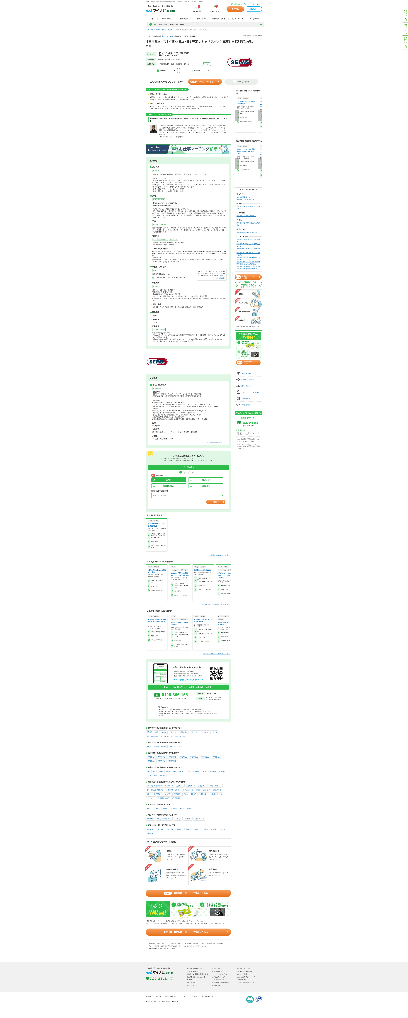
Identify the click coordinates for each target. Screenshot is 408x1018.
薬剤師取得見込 (168, 486)
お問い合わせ (191, 982)
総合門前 (168, 794)
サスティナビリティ (171, 996)
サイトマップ (191, 985)
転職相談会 (184, 19)
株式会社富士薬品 (167, 36)
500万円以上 (194, 757)
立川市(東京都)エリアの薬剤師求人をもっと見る (216, 604)
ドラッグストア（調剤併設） (178, 732)
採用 (183, 996)
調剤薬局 (149, 732)
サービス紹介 (166, 19)
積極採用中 (156, 171)
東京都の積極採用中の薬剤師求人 (248, 268)
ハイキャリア (151, 798)
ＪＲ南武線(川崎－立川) (164, 819)
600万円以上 (216, 757)
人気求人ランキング (218, 977)
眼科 (174, 771)
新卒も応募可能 (188, 790)
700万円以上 (161, 761)
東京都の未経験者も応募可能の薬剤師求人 (248, 245)
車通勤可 (193, 794)
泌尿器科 (162, 775)
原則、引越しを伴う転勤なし (156, 790)
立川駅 (179, 829)
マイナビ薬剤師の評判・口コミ (247, 982)
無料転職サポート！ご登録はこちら (186, 893)
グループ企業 (193, 996)
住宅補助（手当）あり (159, 224)
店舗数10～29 (190, 786)
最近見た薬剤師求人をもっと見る (220, 555)
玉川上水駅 (204, 829)
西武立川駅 (170, 829)
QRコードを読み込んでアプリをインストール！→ (190, 680)
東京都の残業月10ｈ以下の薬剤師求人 (249, 249)
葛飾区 (149, 808)
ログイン (253, 9)
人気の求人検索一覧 (218, 979)
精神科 (181, 771)
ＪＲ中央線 (150, 819)
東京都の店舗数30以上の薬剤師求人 (249, 266)
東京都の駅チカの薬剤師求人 (246, 264)
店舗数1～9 (179, 786)
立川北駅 (186, 829)
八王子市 (165, 808)
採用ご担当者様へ (236, 4)
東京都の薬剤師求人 (243, 197)
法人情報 (197, 70)
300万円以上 (150, 757)
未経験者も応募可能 (159, 329)
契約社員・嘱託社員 (160, 746)
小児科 (188, 771)
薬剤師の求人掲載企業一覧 (220, 982)
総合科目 (213, 771)
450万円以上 (183, 757)
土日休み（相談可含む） (154, 794)
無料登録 (235, 9)
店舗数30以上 (157, 388)
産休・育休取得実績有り (160, 239)
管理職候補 (177, 794)
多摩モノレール (199, 819)
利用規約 (190, 979)
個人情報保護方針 (207, 996)
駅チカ (155, 270)
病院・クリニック (160, 732)
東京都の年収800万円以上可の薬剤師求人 (248, 240)
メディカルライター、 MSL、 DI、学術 (173, 736)
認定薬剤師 (206, 480)
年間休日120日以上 (215, 786)
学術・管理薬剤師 (152, 736)
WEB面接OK (176, 798)
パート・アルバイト (175, 746)
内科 (148, 771)
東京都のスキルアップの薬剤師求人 (248, 262)
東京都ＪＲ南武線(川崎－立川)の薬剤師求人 (248, 208)
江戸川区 (156, 808)
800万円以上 (172, 761)
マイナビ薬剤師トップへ (194, 968)
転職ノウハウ (202, 19)
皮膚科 (160, 771)
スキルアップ (173, 239)
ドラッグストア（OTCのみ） (200, 732)
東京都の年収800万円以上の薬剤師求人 (248, 224)
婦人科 (149, 775)
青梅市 (189, 808)
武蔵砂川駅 (150, 833)
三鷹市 (182, 808)
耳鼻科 (168, 771)
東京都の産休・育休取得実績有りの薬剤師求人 (248, 258)
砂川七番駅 (160, 829)
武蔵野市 (174, 808)
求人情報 (163, 70)
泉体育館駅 (150, 829)
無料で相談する (221, 278)
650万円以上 (150, 761)
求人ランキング (237, 19)
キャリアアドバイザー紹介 (220, 974)
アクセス (207, 64)
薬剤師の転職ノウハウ (244, 968)
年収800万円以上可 (158, 200)
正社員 (149, 746)
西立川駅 (222, 829)
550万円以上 (205, 757)
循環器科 (222, 771)
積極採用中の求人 (163, 798)
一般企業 (214, 732)
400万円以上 (172, 757)
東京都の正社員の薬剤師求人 (246, 216)
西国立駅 (214, 829)
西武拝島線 (187, 819)
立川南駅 (195, 829)
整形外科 (196, 771)
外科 (154, 771)
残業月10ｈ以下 (157, 286)
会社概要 (148, 996)
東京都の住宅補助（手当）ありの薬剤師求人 (248, 254)
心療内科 (204, 771)
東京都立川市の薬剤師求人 (245, 199)
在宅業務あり (203, 794)
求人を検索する (255, 19)
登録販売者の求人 (216, 794)
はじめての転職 (242, 974)
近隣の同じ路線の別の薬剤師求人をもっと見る (216, 654)
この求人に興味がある (203, 82)
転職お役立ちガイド (219, 19)
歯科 (155, 775)
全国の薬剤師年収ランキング (246, 977)
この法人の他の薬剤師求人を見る (215, 442)
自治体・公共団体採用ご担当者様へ (198, 974)
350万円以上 (161, 757)
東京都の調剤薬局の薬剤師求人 (247, 232)
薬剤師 (168, 480)
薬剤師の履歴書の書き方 (244, 971)
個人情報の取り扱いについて (196, 977)
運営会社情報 (216, 985)
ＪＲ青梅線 (177, 819)
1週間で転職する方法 (243, 979)
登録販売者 (206, 486)
